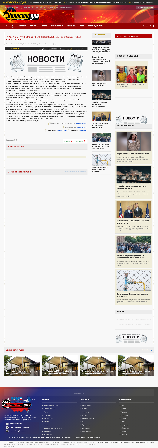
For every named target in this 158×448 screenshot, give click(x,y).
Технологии (48, 418)
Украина (123, 412)
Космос (46, 422)
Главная (10, 7)
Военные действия (96, 2)
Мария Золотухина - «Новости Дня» (99, 84)
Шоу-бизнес (87, 431)
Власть (123, 418)
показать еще (147, 350)
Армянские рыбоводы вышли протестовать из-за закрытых (100, 146)
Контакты (51, 7)
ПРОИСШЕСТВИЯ (57, 26)
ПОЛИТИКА (34, 26)
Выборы (123, 434)
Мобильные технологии (53, 428)
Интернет (48, 415)
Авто (46, 412)
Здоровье (47, 431)
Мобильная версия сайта (64, 7)
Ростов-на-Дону (50, 44)
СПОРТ (44, 26)
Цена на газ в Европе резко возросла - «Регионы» (100, 169)
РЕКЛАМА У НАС (37, 7)
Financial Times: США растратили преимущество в (99, 104)
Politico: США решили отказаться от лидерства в (100, 125)
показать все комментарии (75, 172)
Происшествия (49, 409)
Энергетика (48, 434)
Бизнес (84, 409)
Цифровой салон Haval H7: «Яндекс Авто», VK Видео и (101, 49)
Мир (36, 44)
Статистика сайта (147, 442)
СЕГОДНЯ (22, 26)
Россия (41, 44)
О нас (16, 7)
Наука (46, 425)
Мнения (123, 431)
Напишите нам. (83, 130)
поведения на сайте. (61, 130)
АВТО (82, 26)
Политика (124, 415)
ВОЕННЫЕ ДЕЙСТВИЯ (95, 26)
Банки (84, 415)
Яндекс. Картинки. (82, 127)
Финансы (85, 412)
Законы (123, 422)
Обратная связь (25, 7)
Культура (86, 425)
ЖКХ (83, 422)
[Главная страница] (6, 26)
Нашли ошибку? (11, 140)
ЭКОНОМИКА (71, 26)
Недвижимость (88, 418)
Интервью (86, 428)
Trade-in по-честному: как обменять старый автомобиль (101, 60)
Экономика (86, 405)
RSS (45, 7)
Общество (124, 428)
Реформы (124, 425)
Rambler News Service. (81, 123)
